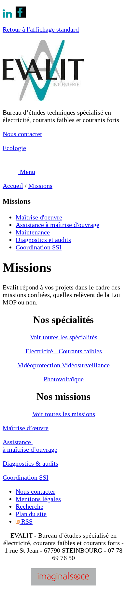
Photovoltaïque (64, 379)
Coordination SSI (39, 247)
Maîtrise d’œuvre (26, 427)
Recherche (29, 506)
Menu (26, 171)
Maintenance (33, 232)
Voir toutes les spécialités (63, 337)
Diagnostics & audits (30, 463)
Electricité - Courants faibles (63, 351)
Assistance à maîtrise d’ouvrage (30, 445)
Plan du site (31, 513)
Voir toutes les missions (63, 413)
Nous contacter (22, 133)
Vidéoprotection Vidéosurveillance (64, 365)
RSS (26, 521)
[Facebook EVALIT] (21, 15)
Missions (40, 185)
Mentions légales (38, 498)
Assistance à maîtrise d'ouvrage (57, 224)
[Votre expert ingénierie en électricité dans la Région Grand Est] (43, 98)
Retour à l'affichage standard (41, 29)
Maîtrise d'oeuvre (39, 217)
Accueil (13, 185)
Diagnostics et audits (43, 239)
